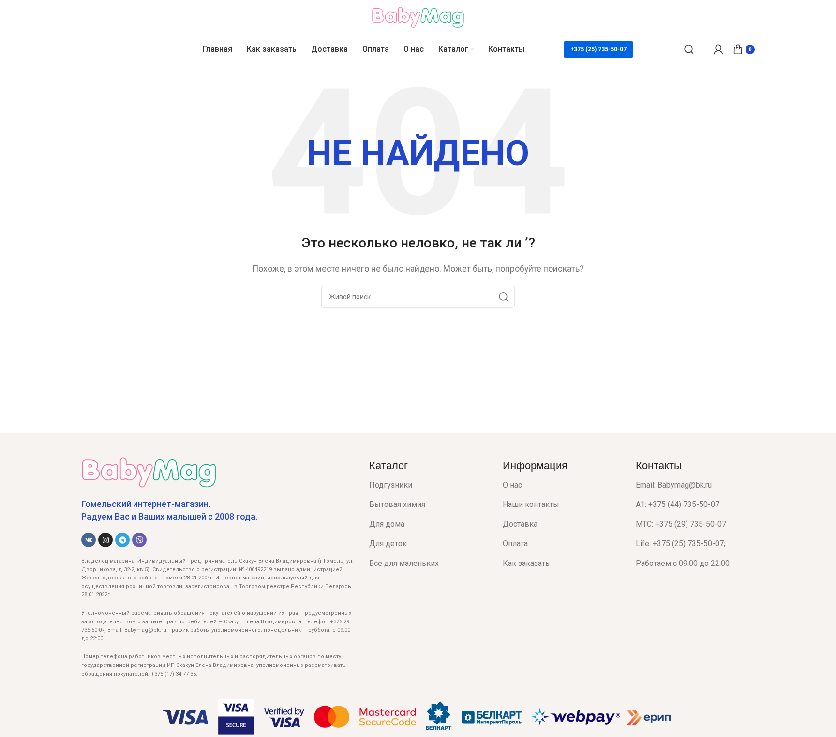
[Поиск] (689, 49)
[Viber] (139, 540)
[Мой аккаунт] (718, 49)
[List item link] (428, 485)
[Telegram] (122, 540)
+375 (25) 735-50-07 (598, 49)
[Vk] (88, 540)
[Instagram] (105, 540)
